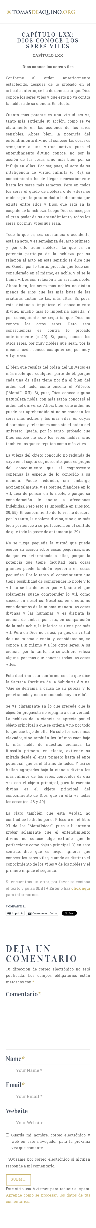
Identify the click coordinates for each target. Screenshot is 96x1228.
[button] (88, 11)
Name (15, 1058)
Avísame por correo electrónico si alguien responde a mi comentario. (48, 1162)
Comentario (23, 994)
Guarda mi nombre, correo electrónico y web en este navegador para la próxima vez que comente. (50, 1141)
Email (15, 1085)
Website (17, 1111)
